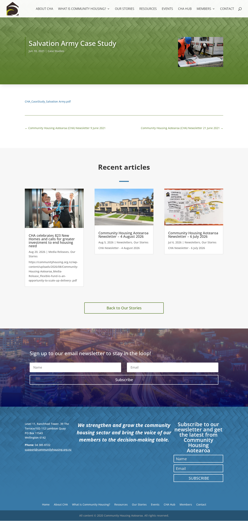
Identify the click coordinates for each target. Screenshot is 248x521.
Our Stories (124, 9)
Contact (227, 9)
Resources (148, 9)
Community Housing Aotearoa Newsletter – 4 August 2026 (123, 235)
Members (204, 9)
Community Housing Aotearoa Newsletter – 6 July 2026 (193, 235)
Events (167, 9)
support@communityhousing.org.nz (48, 449)
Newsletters (124, 242)
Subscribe (199, 478)
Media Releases (58, 252)
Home (46, 504)
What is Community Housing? (82, 9)
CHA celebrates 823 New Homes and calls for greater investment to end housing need (52, 240)
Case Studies (56, 51)
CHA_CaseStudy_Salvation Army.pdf (48, 101)
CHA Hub (185, 9)
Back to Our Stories (124, 308)
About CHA (44, 9)
